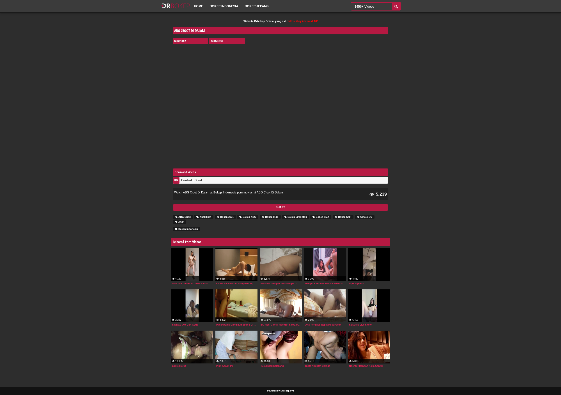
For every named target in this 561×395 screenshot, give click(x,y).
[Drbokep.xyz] (175, 8)
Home (198, 6)
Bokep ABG (249, 217)
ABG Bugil (184, 217)
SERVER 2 (180, 41)
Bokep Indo (272, 217)
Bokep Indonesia (224, 6)
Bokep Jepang (257, 6)
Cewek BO (366, 217)
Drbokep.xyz (287, 391)
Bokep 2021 (227, 217)
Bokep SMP (344, 217)
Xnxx (181, 221)
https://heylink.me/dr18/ (303, 21)
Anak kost (205, 217)
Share (281, 207)
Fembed (186, 180)
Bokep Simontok (297, 217)
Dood (198, 180)
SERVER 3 (217, 41)
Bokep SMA (322, 217)
